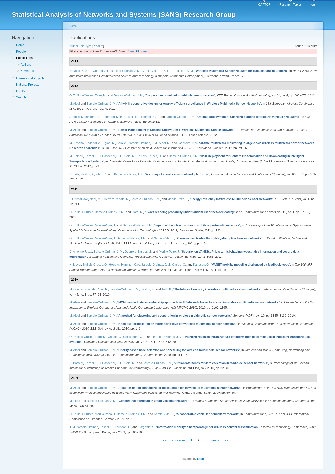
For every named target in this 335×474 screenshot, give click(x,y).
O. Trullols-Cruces (81, 95)
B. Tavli (74, 174)
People (21, 51)
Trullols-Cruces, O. (149, 156)
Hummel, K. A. (149, 117)
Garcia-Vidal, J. (152, 71)
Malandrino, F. (90, 117)
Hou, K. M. (186, 71)
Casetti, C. (131, 117)
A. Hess (74, 117)
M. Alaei (74, 103)
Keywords (27, 71)
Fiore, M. (100, 95)
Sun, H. (86, 71)
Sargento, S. (146, 427)
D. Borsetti (76, 363)
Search (21, 97)
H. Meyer (75, 264)
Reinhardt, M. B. (112, 117)
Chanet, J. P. (101, 71)
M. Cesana (76, 143)
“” (241, 71)
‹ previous (178, 440)
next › (215, 440)
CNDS (20, 91)
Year (97, 46)
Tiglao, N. (108, 143)
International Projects (30, 78)
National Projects (27, 84)
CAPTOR (264, 4)
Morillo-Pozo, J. (178, 199)
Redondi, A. (93, 143)
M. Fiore (74, 401)
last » (227, 440)
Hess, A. (114, 264)
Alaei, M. (164, 143)
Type (88, 46)
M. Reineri (76, 156)
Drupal (201, 458)
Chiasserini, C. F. (111, 156)
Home (20, 45)
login (314, 4)
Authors (26, 64)
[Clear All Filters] (137, 51)
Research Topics (290, 4)
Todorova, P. (186, 143)
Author (73, 46)
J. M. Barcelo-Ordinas (83, 427)
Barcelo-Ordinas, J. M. (125, 71)
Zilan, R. (101, 174)
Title (82, 46)
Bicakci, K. (87, 174)
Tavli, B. (167, 289)
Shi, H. (168, 71)
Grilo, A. (121, 143)
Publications (24, 58)
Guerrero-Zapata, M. (115, 199)
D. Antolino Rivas (80, 251)
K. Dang (74, 71)
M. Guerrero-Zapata (82, 289)
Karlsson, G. (201, 264)
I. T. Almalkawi (78, 199)
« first (163, 440)
